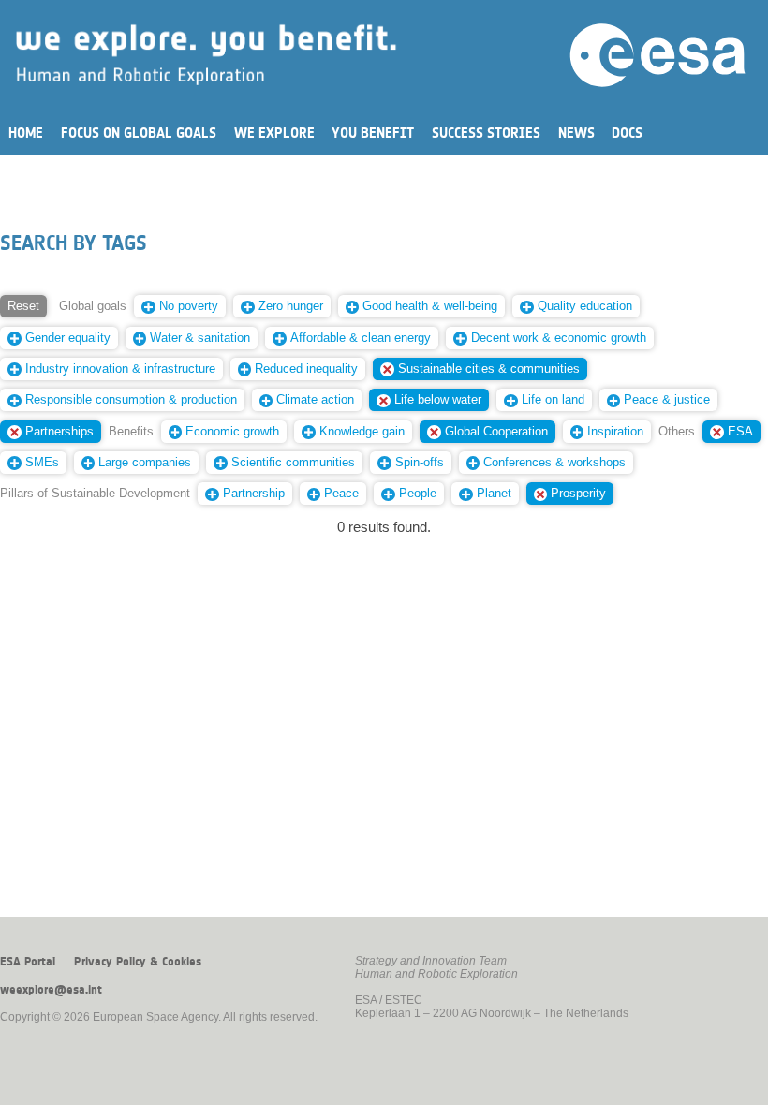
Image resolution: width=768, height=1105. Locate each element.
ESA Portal (27, 961)
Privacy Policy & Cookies (137, 961)
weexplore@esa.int (51, 989)
